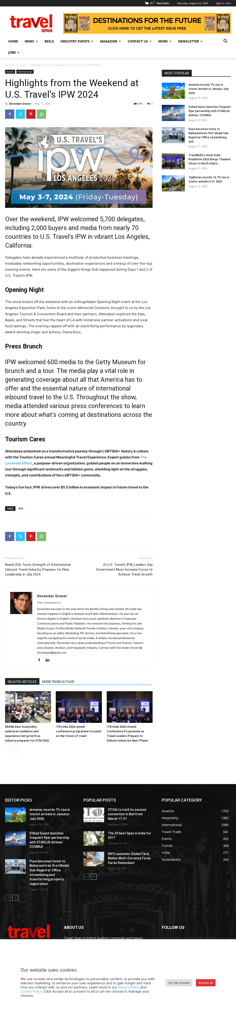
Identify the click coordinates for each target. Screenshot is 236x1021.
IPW (20, 508)
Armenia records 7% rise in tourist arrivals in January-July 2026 (208, 89)
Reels (49, 41)
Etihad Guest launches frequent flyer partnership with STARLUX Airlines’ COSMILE (210, 111)
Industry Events (75, 41)
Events (21, 65)
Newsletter (188, 41)
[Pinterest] (30, 114)
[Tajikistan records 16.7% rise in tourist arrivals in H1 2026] (173, 183)
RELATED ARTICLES (22, 682)
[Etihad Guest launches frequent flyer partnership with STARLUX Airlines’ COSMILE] (173, 113)
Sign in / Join (223, 3)
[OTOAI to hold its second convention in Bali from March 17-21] (93, 815)
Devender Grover (20, 103)
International (25, 71)
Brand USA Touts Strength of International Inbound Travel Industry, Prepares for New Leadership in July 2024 (38, 569)
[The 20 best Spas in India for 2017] (93, 838)
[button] (225, 41)
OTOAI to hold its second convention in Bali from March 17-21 (127, 814)
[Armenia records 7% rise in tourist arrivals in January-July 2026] (173, 91)
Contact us (138, 41)
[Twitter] (20, 114)
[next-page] (15, 750)
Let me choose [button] (179, 983)
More (163, 41)
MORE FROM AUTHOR (58, 682)
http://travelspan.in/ (49, 602)
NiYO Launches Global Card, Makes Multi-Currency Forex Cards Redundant (129, 858)
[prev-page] (8, 750)
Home (13, 41)
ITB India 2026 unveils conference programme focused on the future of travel (78, 731)
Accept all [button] (206, 983)
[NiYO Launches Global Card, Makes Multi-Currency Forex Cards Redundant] (93, 859)
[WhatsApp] (41, 114)
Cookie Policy (31, 991)
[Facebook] (9, 114)
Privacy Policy (128, 987)
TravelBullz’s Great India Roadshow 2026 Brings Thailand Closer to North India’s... (209, 159)
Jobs (12, 52)
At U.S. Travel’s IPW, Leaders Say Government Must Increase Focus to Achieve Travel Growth (124, 569)
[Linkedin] (49, 660)
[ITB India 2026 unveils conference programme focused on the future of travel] (79, 707)
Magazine (108, 41)
